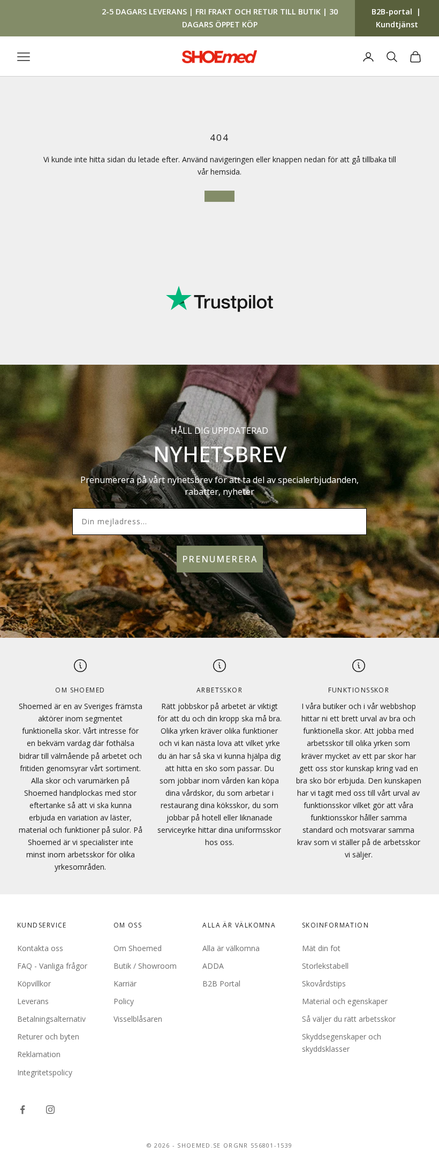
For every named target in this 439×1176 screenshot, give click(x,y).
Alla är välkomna (231, 948)
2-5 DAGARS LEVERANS (144, 11)
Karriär (125, 983)
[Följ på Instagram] (50, 1109)
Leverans (33, 1001)
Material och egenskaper (345, 1001)
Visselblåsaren (137, 1019)
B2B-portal (392, 11)
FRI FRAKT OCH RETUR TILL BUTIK (258, 11)
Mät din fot (321, 948)
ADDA (213, 966)
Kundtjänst (397, 24)
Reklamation (38, 1054)
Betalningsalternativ (51, 1019)
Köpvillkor (34, 983)
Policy (123, 1001)
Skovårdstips (324, 983)
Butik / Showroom (145, 966)
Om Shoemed (137, 948)
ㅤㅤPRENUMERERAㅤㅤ (220, 559)
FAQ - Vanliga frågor (52, 966)
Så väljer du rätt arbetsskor (349, 1019)
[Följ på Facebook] (22, 1109)
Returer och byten (48, 1036)
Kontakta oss (40, 948)
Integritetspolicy (44, 1072)
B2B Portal (221, 983)
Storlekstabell (325, 966)
